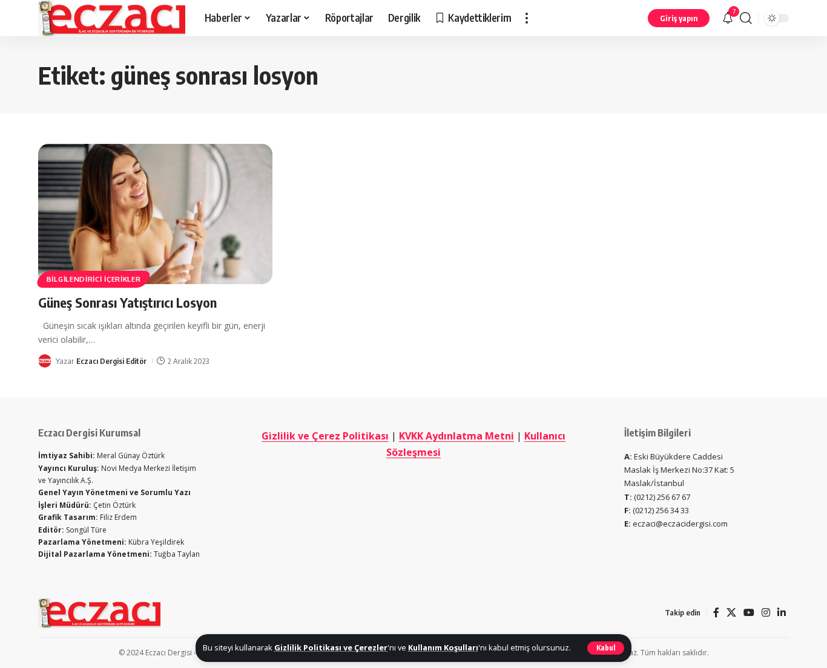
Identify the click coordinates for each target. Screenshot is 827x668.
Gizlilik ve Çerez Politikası (325, 436)
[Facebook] (716, 613)
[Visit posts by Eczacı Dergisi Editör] (44, 361)
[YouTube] (748, 613)
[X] (731, 613)
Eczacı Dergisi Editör (111, 361)
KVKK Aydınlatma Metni (456, 436)
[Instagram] (766, 613)
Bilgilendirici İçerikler (94, 279)
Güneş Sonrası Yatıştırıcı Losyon (127, 302)
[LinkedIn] (781, 613)
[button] (605, 648)
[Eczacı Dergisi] (111, 18)
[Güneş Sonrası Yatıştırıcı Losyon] (155, 214)
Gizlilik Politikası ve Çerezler (330, 647)
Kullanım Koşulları (443, 647)
